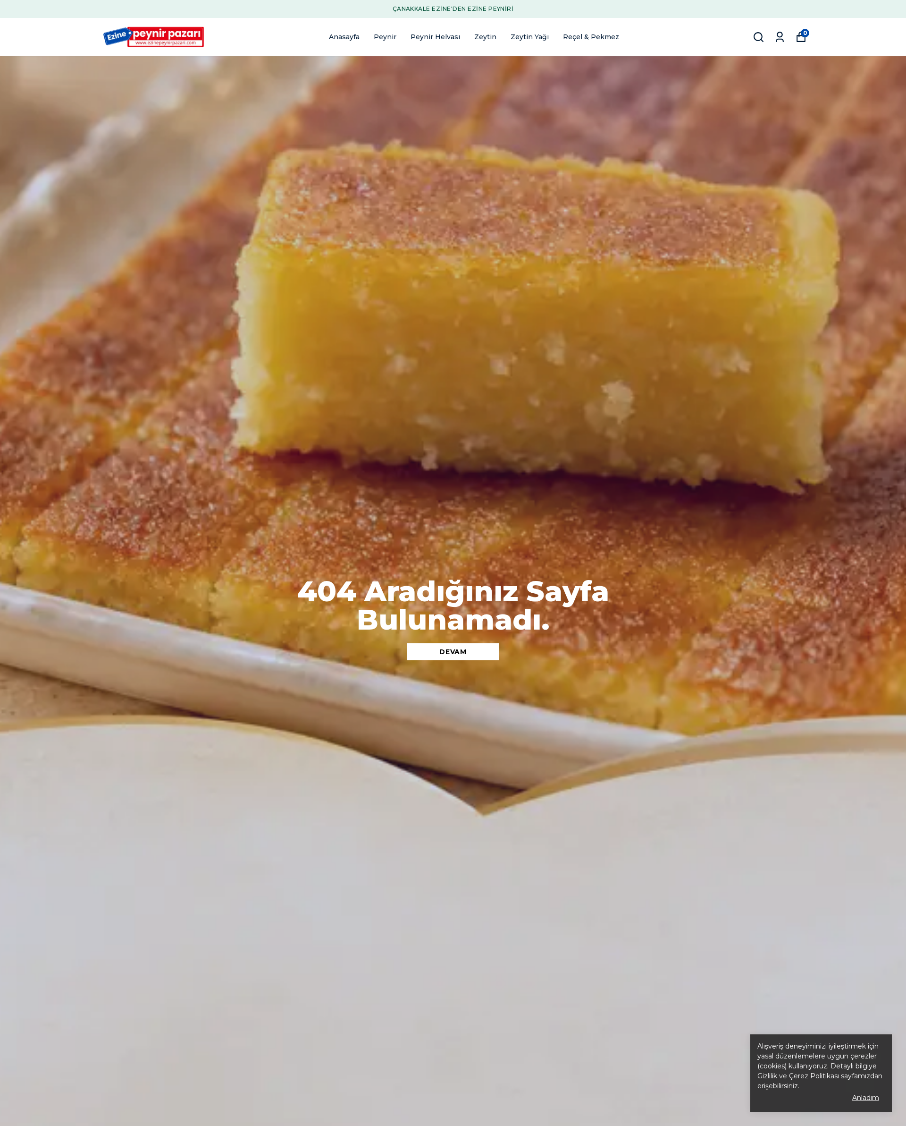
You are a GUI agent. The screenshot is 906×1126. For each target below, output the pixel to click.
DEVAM (453, 652)
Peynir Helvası (435, 37)
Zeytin (485, 37)
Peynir (385, 37)
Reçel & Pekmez (591, 37)
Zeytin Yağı (530, 37)
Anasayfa (344, 37)
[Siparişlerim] (780, 37)
